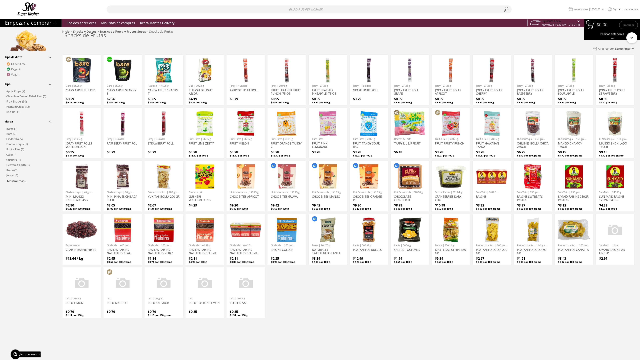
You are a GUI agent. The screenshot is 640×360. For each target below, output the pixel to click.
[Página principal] (28, 9)
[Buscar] (506, 9)
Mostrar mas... (16, 181)
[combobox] (309, 9)
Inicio (66, 32)
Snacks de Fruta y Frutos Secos (123, 32)
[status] (591, 25)
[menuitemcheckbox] (28, 64)
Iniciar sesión (631, 9)
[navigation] (31, 23)
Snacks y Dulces (84, 32)
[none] (81, 80)
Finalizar (628, 25)
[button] (586, 9)
